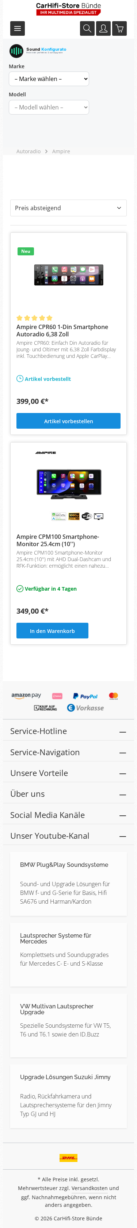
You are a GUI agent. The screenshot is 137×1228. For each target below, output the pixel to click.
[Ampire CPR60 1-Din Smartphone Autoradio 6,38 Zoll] (68, 275)
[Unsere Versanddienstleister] (68, 1155)
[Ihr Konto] (103, 28)
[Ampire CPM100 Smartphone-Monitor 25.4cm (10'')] (68, 484)
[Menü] (17, 28)
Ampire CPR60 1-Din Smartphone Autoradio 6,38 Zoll (62, 330)
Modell (17, 94)
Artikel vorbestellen (68, 421)
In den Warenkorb (52, 630)
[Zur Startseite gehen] (69, 9)
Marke (16, 66)
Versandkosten (90, 1188)
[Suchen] (87, 28)
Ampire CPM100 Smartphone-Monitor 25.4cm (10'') (57, 540)
